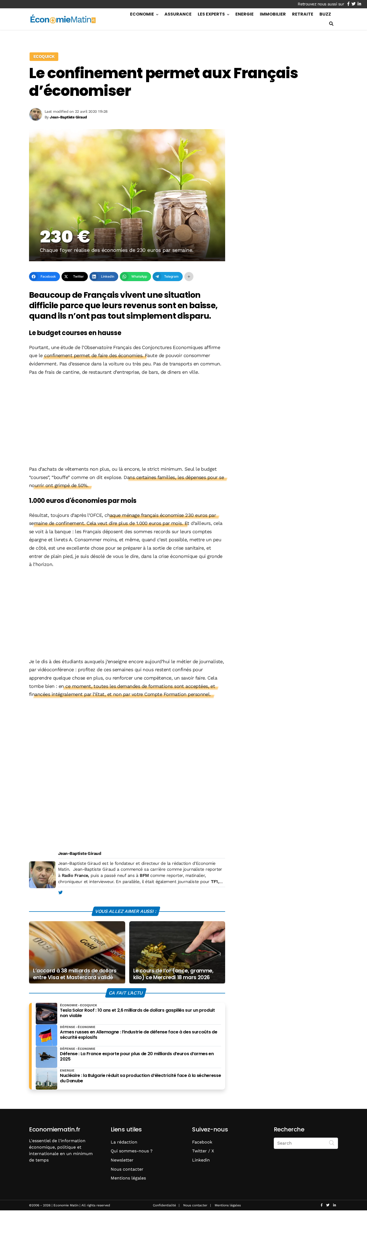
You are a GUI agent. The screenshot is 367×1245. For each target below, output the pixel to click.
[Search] (332, 1143)
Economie (142, 14)
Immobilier (273, 14)
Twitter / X (203, 1150)
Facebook (202, 1142)
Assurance (178, 14)
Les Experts (211, 14)
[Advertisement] (127, 421)
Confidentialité (164, 1205)
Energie (244, 14)
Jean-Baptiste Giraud (79, 853)
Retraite (302, 14)
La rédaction (124, 1142)
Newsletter (122, 1160)
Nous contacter (127, 1169)
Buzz (325, 14)
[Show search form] (331, 23)
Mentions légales (128, 1178)
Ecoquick (44, 56)
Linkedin (201, 1160)
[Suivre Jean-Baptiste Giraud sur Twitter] (60, 892)
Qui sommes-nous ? (132, 1150)
